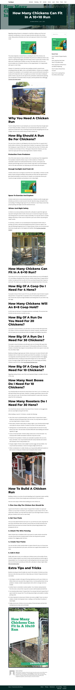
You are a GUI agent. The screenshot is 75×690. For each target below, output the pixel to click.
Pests (57, 2)
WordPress (20, 687)
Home (49, 2)
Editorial (59, 688)
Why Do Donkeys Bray (13, 563)
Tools (61, 2)
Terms (64, 687)
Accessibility (59, 687)
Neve (9, 687)
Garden (44, 2)
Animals (31, 2)
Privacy (46, 687)
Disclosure (52, 687)
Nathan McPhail (35, 21)
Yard (65, 2)
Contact (64, 688)
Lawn (53, 2)
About (42, 687)
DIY (40, 2)
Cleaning (36, 2)
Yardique (31, 673)
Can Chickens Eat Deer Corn (30, 362)
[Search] (65, 34)
